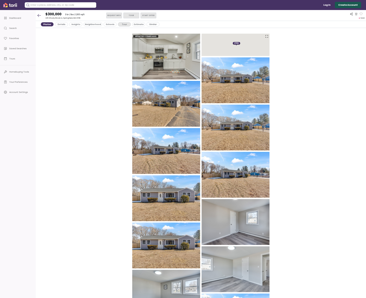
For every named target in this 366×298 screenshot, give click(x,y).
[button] (18, 18)
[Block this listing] (356, 14)
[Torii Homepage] (12, 5)
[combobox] (62, 5)
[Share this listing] (351, 14)
